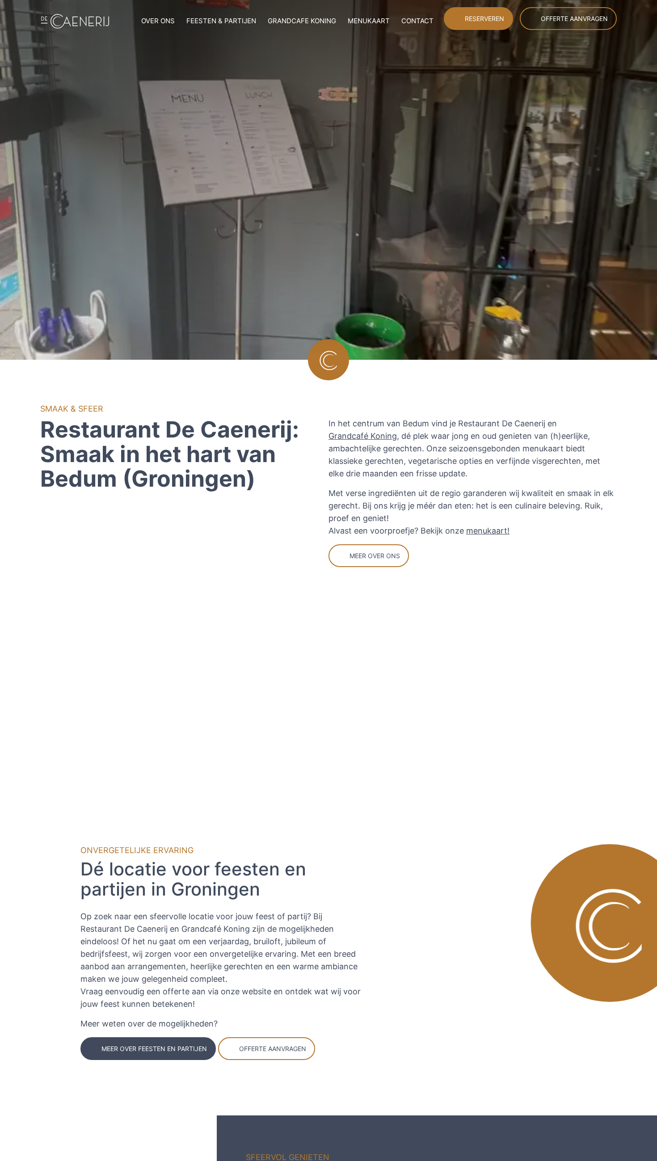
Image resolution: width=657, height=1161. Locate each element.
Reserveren (494, 18)
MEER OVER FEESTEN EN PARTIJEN (148, 1049)
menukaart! (480, 530)
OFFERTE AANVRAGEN (258, 1049)
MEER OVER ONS (373, 556)
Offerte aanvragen (578, 18)
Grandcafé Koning (361, 436)
